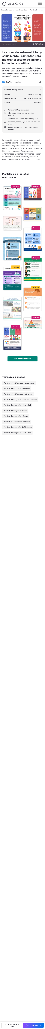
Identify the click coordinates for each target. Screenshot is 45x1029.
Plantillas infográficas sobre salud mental (19, 383)
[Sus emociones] (33, 299)
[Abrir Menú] (40, 3)
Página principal (6, 10)
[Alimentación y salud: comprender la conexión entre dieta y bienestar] (12, 338)
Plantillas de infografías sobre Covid (17, 433)
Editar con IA (35, 1025)
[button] (11, 1025)
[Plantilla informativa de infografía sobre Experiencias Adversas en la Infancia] (12, 198)
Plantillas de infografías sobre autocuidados (20, 399)
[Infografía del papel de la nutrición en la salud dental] (12, 278)
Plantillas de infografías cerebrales (17, 388)
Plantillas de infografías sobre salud (17, 405)
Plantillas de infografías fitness (15, 411)
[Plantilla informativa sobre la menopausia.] (12, 223)
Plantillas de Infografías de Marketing (18, 427)
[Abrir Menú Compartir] (40, 82)
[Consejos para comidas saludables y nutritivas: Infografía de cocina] (33, 269)
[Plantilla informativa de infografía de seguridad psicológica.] (33, 239)
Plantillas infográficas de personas (17, 422)
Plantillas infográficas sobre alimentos (18, 394)
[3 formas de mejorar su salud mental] (12, 308)
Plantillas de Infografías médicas (16, 416)
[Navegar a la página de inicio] (12, 4)
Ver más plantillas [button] (22, 359)
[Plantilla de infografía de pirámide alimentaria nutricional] (33, 323)
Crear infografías (21, 10)
